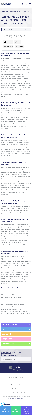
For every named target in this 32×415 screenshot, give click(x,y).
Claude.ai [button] (20, 46)
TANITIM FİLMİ (6, 334)
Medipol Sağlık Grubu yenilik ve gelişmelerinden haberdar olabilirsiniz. (12, 353)
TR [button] (26, 4)
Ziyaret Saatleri (16, 388)
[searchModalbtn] (22, 3)
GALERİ (4, 329)
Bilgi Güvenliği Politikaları (16, 377)
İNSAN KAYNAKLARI (8, 343)
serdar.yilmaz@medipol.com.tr (16, 398)
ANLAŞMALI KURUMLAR (9, 324)
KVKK (16, 381)
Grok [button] (18, 42)
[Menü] (30, 4)
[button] (16, 29)
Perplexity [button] (10, 46)
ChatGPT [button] (9, 42)
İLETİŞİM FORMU (7, 339)
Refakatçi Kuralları (16, 385)
